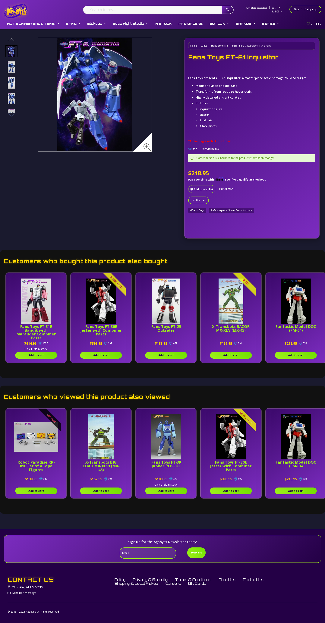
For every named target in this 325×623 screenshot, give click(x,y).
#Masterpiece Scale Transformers (231, 210)
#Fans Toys (197, 210)
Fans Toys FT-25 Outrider (166, 328)
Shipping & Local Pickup (136, 583)
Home (193, 45)
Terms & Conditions (193, 580)
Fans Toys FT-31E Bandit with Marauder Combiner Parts (36, 332)
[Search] (227, 10)
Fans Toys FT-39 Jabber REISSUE (166, 464)
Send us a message (24, 593)
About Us (227, 580)
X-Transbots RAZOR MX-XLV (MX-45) (231, 328)
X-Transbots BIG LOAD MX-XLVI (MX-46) (101, 466)
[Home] (16, 11)
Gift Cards (197, 583)
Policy (120, 580)
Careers (173, 583)
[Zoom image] (148, 147)
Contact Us (253, 580)
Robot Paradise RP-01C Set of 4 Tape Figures (36, 466)
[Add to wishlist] (58, 277)
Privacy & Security (150, 580)
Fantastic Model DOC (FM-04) (296, 328)
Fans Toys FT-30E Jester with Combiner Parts (101, 330)
